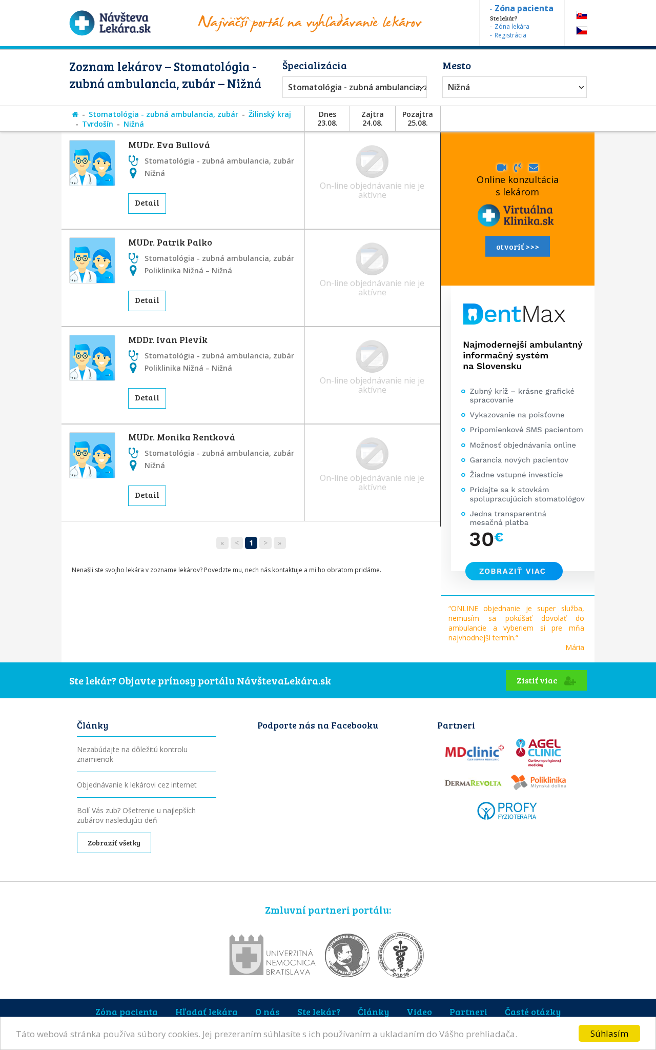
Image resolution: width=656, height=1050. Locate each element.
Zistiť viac (538, 680)
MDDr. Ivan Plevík (168, 339)
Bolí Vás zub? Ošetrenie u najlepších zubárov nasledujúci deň (136, 815)
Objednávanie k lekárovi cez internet (137, 785)
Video (419, 1011)
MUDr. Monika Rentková (181, 437)
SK (581, 15)
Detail (147, 202)
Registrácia (510, 35)
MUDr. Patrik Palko (170, 242)
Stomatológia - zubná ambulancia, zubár (352, 87)
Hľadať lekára (206, 1011)
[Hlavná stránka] (75, 114)
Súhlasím (609, 1033)
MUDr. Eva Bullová (169, 144)
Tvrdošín (97, 124)
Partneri (468, 1011)
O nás (267, 1011)
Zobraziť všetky (114, 842)
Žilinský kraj (270, 114)
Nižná (459, 87)
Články (373, 1011)
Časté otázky (533, 1011)
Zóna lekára (512, 26)
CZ (581, 30)
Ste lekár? (318, 1011)
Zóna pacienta (126, 1011)
